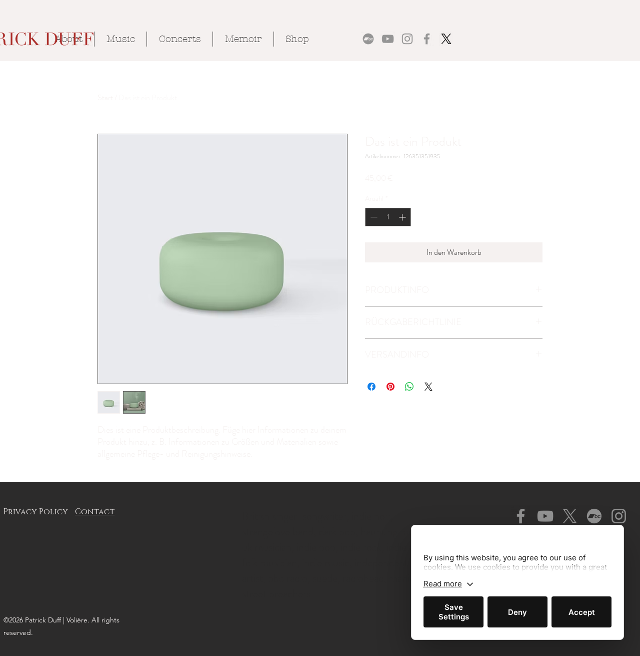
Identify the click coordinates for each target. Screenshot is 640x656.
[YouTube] (387, 39)
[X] (446, 39)
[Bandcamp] (368, 39)
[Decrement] (372, 217)
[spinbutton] (388, 217)
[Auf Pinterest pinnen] (390, 387)
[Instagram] (407, 39)
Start (105, 97)
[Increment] (403, 217)
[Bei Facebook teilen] (372, 387)
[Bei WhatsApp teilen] (410, 387)
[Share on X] (428, 387)
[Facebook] (427, 39)
